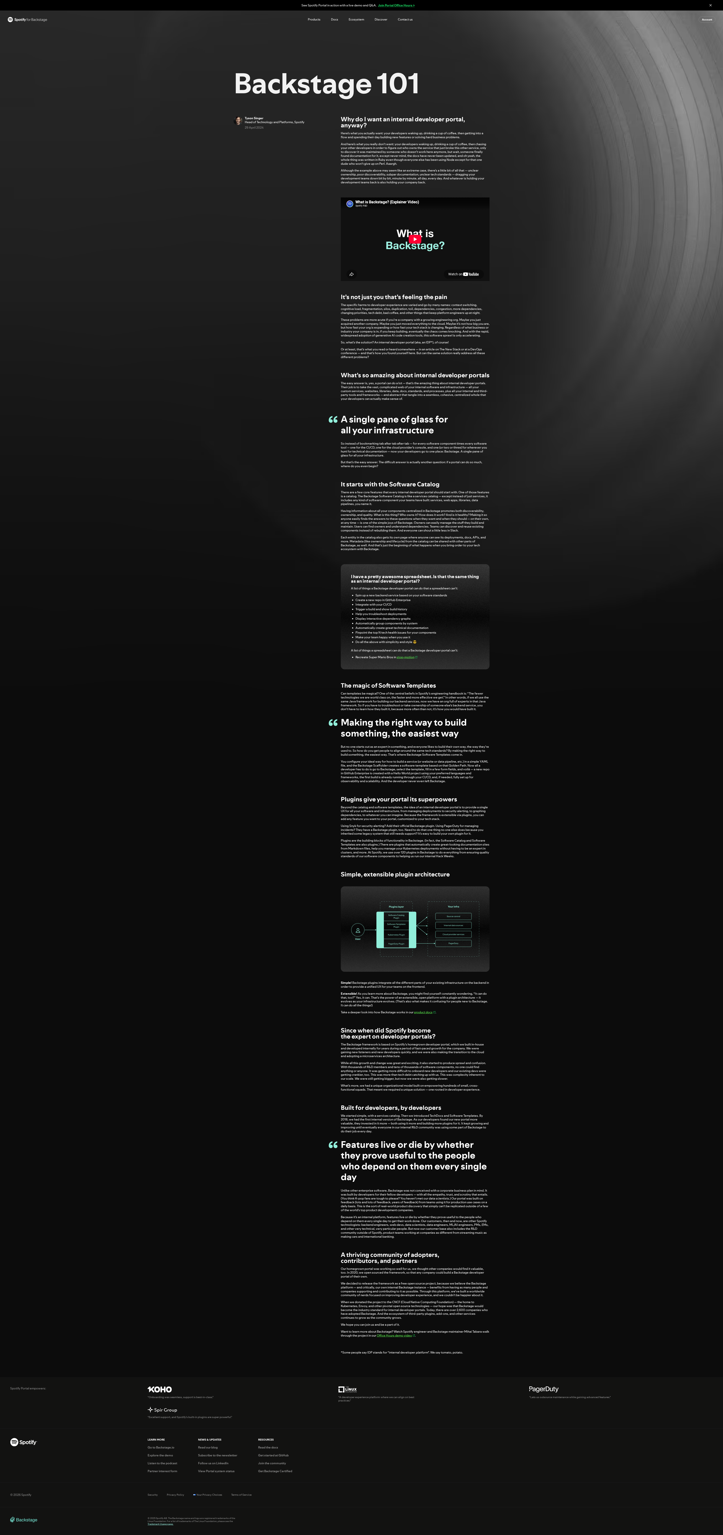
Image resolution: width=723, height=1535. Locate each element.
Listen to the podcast (162, 1463)
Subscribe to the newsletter (217, 1455)
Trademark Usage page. (160, 1524)
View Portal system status (216, 1471)
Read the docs (268, 1447)
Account (707, 19)
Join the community (272, 1463)
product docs (423, 1012)
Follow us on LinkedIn (213, 1463)
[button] (314, 19)
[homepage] (23, 1442)
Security (153, 1494)
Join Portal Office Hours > (396, 5)
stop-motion (405, 657)
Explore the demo (160, 1455)
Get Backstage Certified (275, 1471)
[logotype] (27, 20)
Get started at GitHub (273, 1455)
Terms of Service (241, 1494)
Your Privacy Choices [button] (209, 1494)
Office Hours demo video (394, 1335)
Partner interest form (162, 1471)
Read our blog (208, 1447)
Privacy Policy (175, 1494)
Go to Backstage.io (161, 1447)
